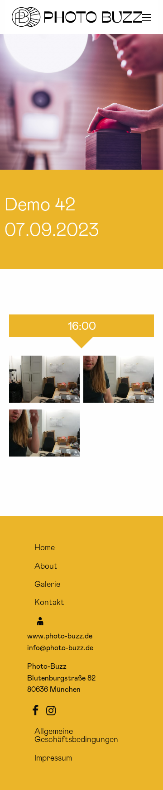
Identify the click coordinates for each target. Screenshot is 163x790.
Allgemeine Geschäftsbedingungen (76, 736)
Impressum (53, 758)
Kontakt (49, 603)
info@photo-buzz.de (60, 648)
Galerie (47, 585)
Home (44, 548)
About (46, 566)
